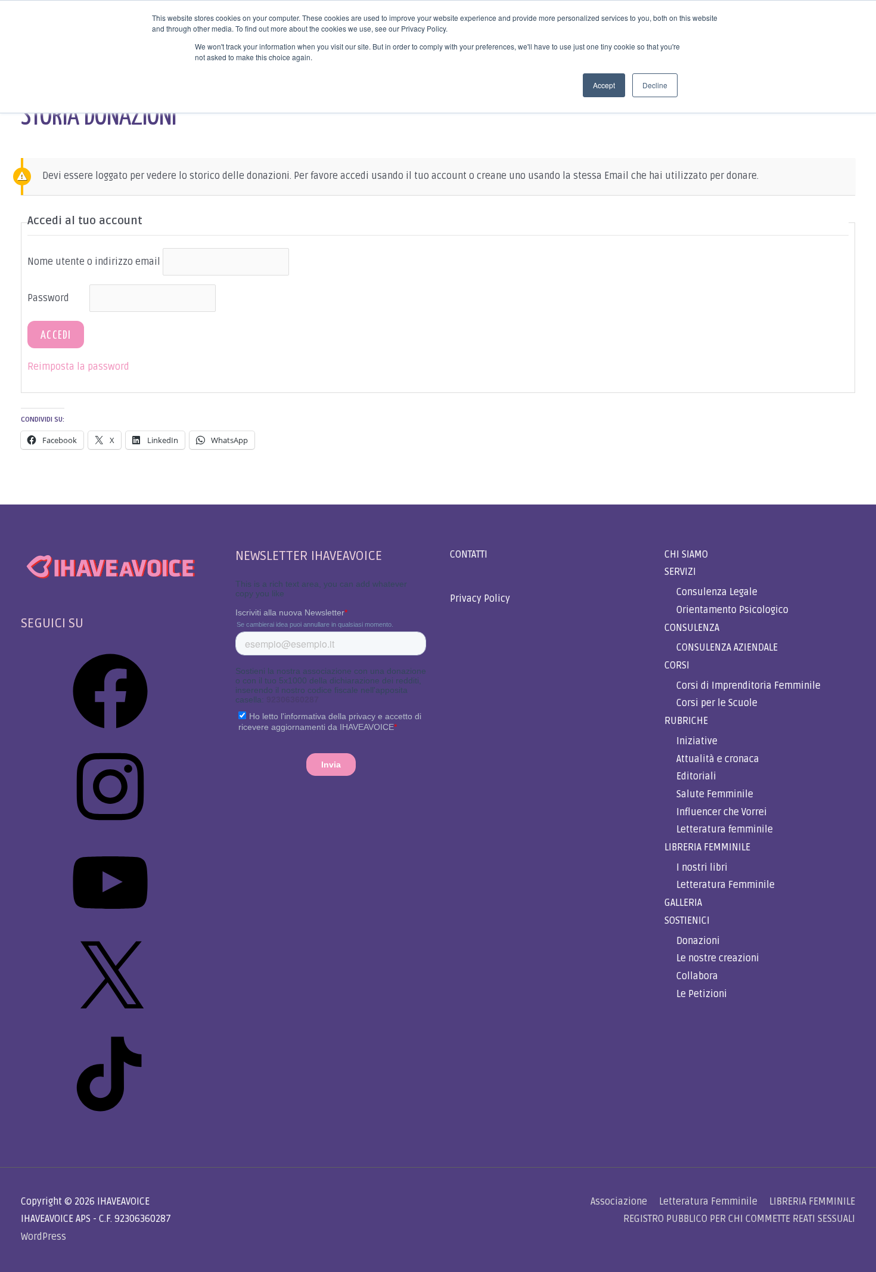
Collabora (697, 976)
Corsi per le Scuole (716, 703)
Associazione (619, 1202)
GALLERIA (683, 903)
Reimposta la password (78, 367)
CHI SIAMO (686, 555)
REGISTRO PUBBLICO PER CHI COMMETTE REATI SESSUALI (739, 1219)
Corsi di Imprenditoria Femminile (748, 686)
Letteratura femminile (724, 829)
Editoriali (696, 776)
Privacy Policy (480, 599)
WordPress (43, 1237)
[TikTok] (110, 1116)
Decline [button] (654, 85)
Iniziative (696, 741)
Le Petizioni (701, 994)
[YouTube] (110, 924)
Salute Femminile (714, 794)
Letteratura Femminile (725, 885)
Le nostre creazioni (717, 958)
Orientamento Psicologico (732, 610)
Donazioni (698, 941)
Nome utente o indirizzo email (93, 262)
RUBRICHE (686, 721)
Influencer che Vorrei (721, 812)
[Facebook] (110, 733)
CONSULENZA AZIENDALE (727, 648)
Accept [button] (604, 85)
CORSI (676, 665)
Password (48, 298)
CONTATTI (468, 555)
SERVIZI (680, 572)
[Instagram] (110, 828)
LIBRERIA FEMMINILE (707, 847)
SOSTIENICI (687, 921)
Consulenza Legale (716, 592)
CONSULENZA (691, 628)
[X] (110, 1020)
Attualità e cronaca (717, 759)
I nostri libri (702, 868)
